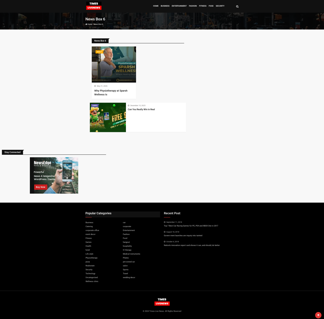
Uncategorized (92, 277)
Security (220, 6)
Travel (125, 273)
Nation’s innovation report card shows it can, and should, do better (192, 245)
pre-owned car (129, 262)
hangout (126, 242)
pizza (88, 262)
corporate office (92, 230)
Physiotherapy (91, 258)
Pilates (126, 258)
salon (125, 266)
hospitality (127, 246)
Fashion (193, 6)
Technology (90, 273)
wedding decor (129, 277)
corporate (127, 226)
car (124, 222)
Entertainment (179, 6)
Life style (89, 254)
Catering (89, 226)
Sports (125, 269)
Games (89, 242)
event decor (90, 234)
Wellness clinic (92, 281)
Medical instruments (131, 254)
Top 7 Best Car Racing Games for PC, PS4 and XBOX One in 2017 (191, 226)
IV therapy (127, 250)
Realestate (90, 266)
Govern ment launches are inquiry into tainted (183, 235)
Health (88, 246)
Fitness (202, 6)
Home (155, 6)
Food (211, 6)
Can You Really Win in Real (141, 109)
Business (165, 6)
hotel (88, 250)
